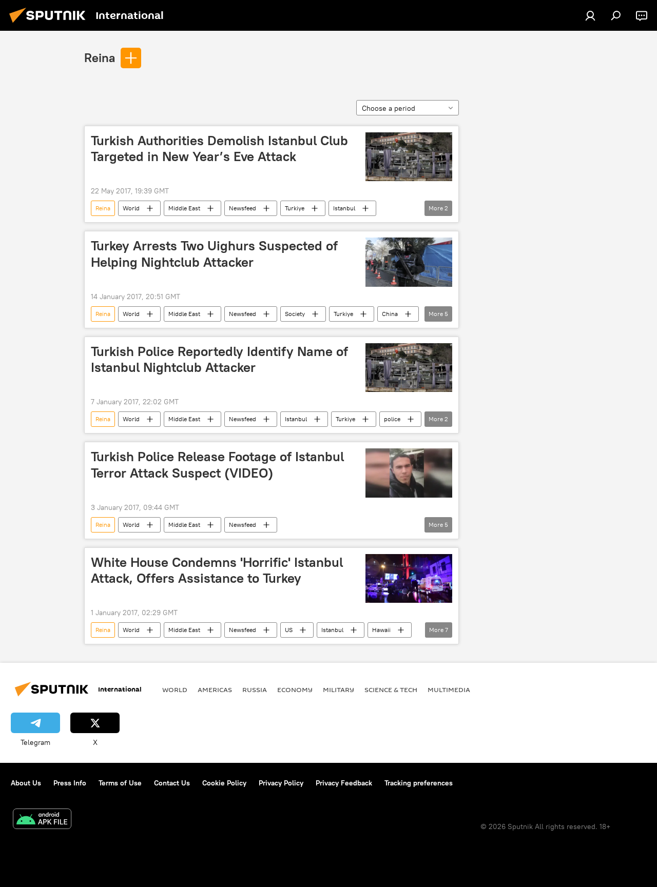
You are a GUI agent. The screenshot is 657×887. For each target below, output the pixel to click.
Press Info (69, 782)
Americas (215, 689)
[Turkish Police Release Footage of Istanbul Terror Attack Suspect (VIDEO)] (408, 473)
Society (295, 314)
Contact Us (172, 782)
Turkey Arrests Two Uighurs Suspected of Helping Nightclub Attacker (214, 254)
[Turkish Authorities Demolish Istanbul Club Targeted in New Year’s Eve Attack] (408, 156)
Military (338, 689)
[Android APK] (42, 820)
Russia (254, 689)
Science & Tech (390, 689)
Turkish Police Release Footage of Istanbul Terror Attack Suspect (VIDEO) (217, 464)
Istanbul (344, 208)
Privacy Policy (281, 782)
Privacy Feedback (344, 782)
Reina (99, 57)
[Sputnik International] (50, 24)
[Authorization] (590, 15)
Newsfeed (242, 208)
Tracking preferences (418, 782)
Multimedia (449, 689)
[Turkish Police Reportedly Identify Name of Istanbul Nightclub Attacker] (408, 367)
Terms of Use (120, 782)
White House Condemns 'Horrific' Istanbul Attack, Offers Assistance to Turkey (217, 570)
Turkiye (294, 208)
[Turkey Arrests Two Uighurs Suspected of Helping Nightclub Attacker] (408, 262)
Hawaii (381, 630)
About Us (26, 782)
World (131, 208)
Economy (295, 689)
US (289, 630)
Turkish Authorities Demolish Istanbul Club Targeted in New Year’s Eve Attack (219, 148)
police (392, 419)
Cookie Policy (224, 782)
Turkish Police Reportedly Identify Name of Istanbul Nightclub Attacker (219, 359)
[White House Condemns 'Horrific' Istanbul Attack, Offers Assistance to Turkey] (408, 578)
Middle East (184, 208)
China (390, 314)
